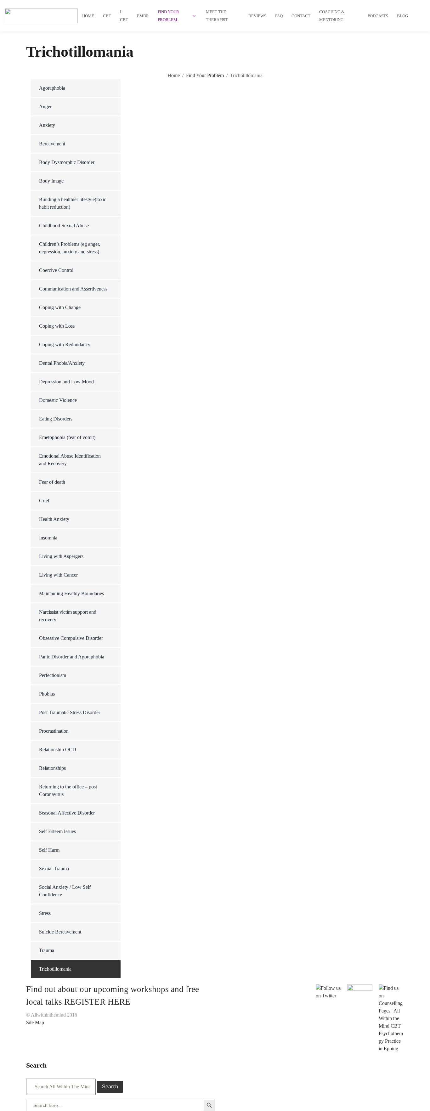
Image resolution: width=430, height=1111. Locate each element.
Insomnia (48, 537)
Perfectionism (52, 675)
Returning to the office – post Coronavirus (68, 790)
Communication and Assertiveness (73, 288)
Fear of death (52, 482)
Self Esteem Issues (57, 831)
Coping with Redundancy (64, 344)
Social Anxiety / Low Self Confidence (65, 890)
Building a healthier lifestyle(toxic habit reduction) (72, 203)
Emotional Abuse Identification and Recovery (70, 459)
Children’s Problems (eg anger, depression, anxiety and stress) (69, 247)
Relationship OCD (57, 749)
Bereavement (52, 143)
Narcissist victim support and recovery (67, 615)
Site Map (35, 1022)
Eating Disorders (55, 418)
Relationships (52, 768)
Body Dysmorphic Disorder (66, 162)
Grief (44, 500)
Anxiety (47, 125)
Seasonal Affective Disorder (67, 812)
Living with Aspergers (61, 556)
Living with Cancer (58, 575)
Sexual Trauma (54, 868)
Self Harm (49, 850)
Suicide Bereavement (60, 931)
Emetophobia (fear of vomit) (67, 437)
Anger (45, 106)
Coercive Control (56, 270)
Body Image (51, 180)
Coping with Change (60, 307)
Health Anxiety (54, 519)
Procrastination (54, 731)
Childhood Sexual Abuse (64, 225)
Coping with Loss (57, 326)
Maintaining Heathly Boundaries (71, 593)
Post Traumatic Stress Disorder (69, 712)
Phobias (47, 693)
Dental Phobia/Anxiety (62, 363)
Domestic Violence (58, 400)
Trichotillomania (55, 969)
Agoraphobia (52, 88)
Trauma (46, 950)
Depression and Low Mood (66, 381)
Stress (45, 913)
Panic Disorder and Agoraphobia (71, 656)
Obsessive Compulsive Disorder (71, 638)
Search (110, 1086)
